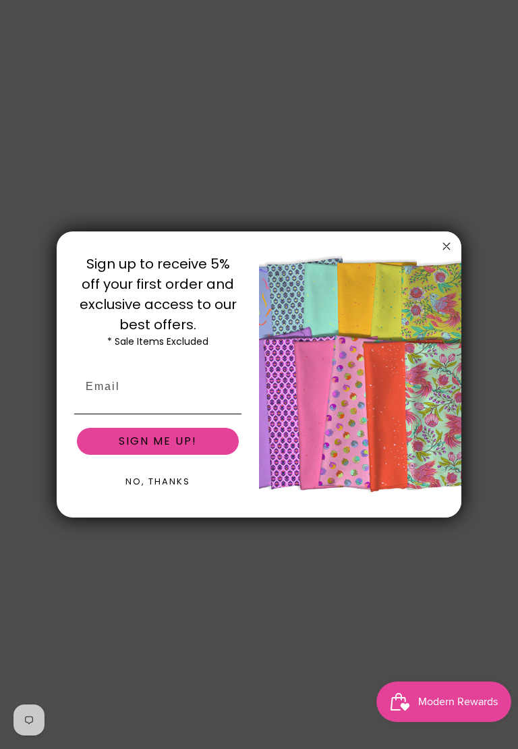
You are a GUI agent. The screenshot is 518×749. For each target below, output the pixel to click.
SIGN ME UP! (158, 441)
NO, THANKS (157, 481)
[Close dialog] (446, 246)
